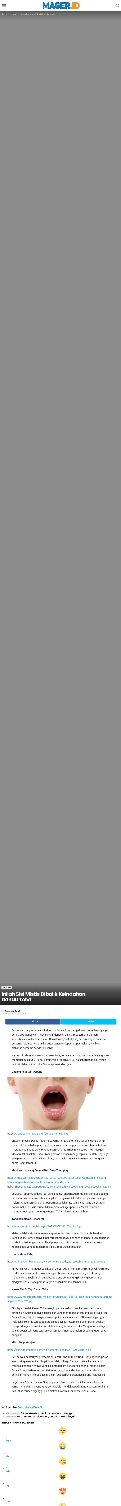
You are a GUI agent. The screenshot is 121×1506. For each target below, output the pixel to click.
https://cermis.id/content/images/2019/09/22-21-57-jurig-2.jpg (44, 1226)
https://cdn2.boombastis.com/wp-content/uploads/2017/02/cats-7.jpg (49, 1349)
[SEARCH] (118, 6)
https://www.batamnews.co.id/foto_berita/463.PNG (37, 1133)
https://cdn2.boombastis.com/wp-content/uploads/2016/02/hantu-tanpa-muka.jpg (56, 1261)
